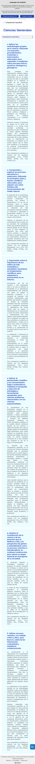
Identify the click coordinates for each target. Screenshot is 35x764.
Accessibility (15, 760)
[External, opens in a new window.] (17, 763)
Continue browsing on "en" (10, 16)
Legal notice (24, 760)
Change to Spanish (27, 16)
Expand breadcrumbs (2, 22)
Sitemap (8, 760)
